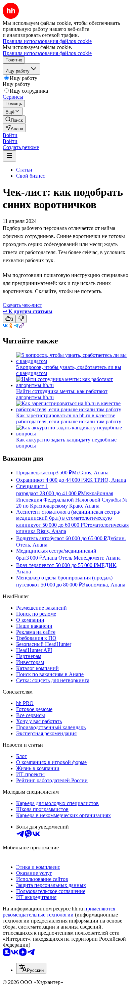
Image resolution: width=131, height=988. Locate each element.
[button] (10, 135)
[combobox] (31, 968)
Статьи (24, 170)
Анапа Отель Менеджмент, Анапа (81, 558)
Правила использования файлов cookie (47, 53)
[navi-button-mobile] (9, 155)
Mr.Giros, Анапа (90, 472)
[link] (14, 119)
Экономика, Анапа (103, 584)
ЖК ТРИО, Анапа (105, 480)
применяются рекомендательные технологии (59, 912)
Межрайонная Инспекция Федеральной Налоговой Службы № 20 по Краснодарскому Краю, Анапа (71, 499)
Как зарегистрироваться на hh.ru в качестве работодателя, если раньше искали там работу (68, 418)
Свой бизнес (30, 176)
